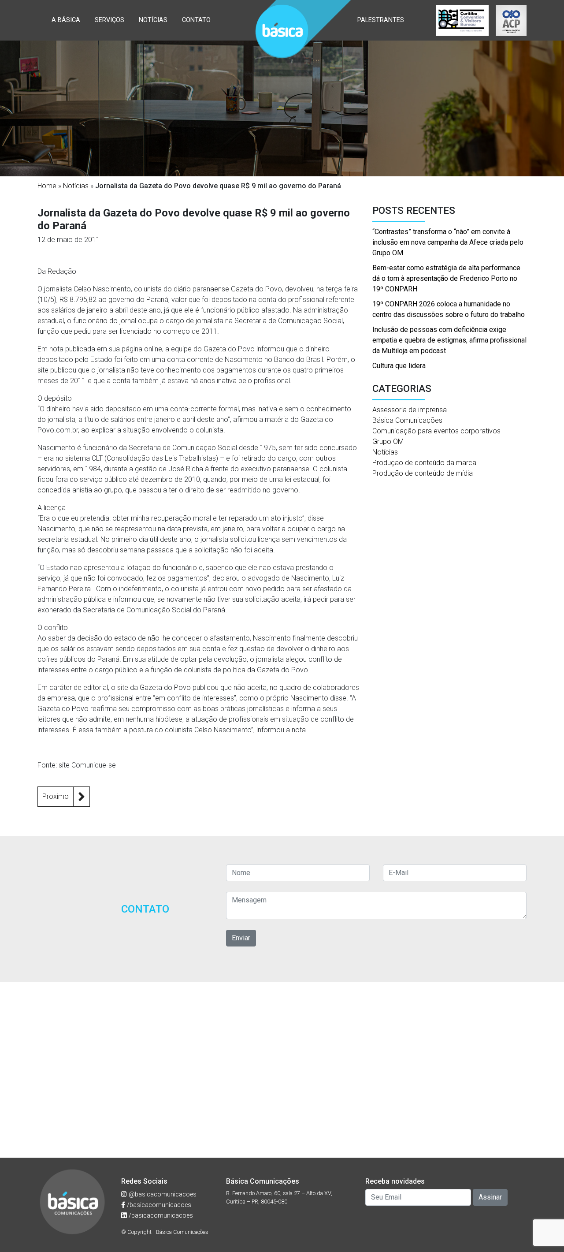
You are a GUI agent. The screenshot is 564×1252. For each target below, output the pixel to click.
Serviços (109, 20)
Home (46, 186)
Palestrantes (380, 20)
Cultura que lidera (399, 365)
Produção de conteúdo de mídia (422, 473)
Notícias (153, 20)
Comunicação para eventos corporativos (436, 431)
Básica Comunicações (407, 420)
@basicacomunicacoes (162, 1194)
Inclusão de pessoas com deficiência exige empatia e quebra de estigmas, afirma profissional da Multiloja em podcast (449, 340)
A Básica (66, 20)
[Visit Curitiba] (462, 20)
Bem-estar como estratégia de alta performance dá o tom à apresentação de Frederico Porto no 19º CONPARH (446, 278)
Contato (196, 20)
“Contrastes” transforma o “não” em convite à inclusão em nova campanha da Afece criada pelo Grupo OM (447, 242)
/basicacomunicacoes (158, 1205)
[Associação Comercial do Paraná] (511, 20)
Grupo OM (388, 441)
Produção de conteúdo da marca (424, 462)
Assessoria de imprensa (409, 410)
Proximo (55, 796)
